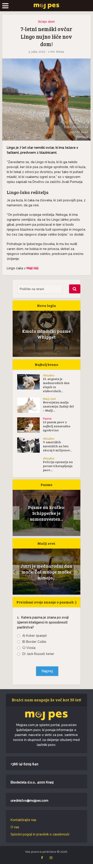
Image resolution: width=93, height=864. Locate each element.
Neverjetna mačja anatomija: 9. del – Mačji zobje (46, 572)
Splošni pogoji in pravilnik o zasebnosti (40, 834)
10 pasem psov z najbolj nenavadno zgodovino (56, 426)
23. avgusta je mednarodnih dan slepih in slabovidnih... (56, 385)
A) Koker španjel (34, 635)
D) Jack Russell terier (38, 654)
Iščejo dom (46, 21)
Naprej (47, 671)
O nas (15, 827)
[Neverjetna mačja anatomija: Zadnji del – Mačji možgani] (30, 405)
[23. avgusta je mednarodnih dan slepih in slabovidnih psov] (30, 381)
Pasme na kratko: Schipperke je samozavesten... (46, 513)
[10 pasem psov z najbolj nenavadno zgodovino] (30, 425)
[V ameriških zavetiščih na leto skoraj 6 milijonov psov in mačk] (30, 445)
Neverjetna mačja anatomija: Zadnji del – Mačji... (58, 406)
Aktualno (48, 375)
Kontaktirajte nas (23, 820)
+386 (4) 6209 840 (24, 764)
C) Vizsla (28, 648)
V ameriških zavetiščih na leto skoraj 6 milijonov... (57, 446)
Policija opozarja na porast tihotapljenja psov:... (58, 466)
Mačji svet (49, 398)
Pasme (47, 418)
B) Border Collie (34, 642)
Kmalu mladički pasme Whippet (46, 334)
